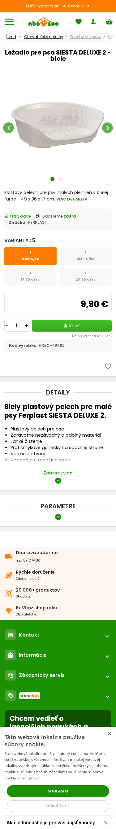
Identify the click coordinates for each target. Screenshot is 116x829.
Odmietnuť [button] (58, 806)
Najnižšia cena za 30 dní (92, 336)
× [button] (109, 734)
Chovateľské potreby (43, 36)
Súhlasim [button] (58, 791)
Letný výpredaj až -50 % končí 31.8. (58, 6)
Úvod (11, 36)
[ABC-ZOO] (43, 21)
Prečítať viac (29, 778)
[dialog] (58, 778)
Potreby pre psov (85, 36)
